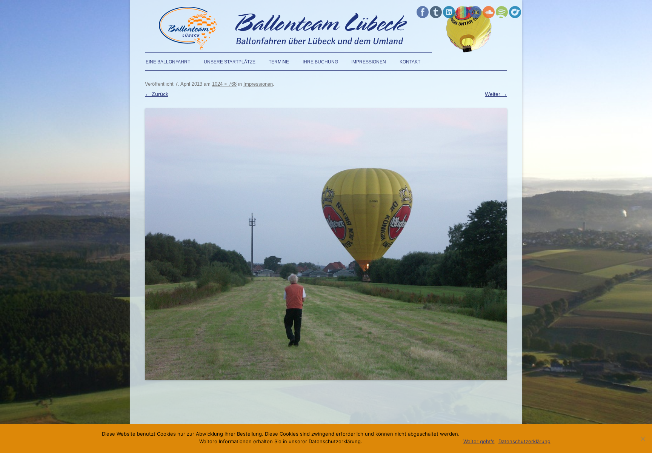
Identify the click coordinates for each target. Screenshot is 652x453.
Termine (279, 62)
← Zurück (156, 94)
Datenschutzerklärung (524, 441)
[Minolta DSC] (326, 244)
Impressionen (368, 62)
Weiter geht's (479, 441)
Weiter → (496, 94)
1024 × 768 (224, 84)
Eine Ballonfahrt (168, 62)
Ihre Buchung (320, 62)
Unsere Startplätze (229, 62)
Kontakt (410, 62)
